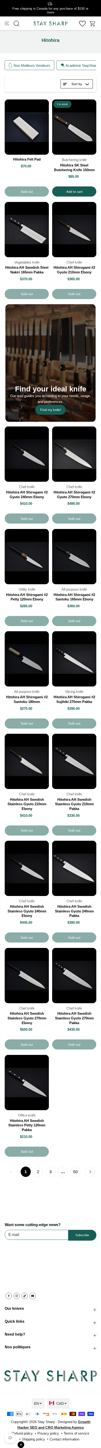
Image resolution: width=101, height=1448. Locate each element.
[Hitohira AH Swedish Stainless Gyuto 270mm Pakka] (74, 975)
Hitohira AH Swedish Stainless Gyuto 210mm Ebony (27, 804)
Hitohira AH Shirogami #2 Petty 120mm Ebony (27, 597)
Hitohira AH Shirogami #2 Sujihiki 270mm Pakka (74, 699)
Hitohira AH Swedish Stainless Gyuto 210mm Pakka (74, 804)
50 (75, 1171)
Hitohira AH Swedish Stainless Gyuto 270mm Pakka (74, 1018)
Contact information (64, 1439)
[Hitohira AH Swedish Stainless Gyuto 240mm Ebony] (27, 868)
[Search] (16, 23)
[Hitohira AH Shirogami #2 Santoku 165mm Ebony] (74, 556)
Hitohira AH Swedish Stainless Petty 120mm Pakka (26, 1125)
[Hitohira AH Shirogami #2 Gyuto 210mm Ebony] (74, 229)
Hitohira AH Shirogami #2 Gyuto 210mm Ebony (74, 269)
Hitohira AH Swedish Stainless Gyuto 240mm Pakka (74, 911)
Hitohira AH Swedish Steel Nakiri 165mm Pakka (26, 269)
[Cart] (92, 23)
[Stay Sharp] (50, 23)
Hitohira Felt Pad (27, 159)
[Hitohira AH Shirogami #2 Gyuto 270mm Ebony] (74, 454)
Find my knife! (50, 410)
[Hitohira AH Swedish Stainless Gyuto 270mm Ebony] (27, 975)
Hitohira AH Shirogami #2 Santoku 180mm (27, 699)
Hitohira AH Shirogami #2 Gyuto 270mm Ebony (74, 494)
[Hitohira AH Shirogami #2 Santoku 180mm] (27, 659)
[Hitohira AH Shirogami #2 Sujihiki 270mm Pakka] (74, 659)
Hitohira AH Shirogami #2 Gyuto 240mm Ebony (27, 494)
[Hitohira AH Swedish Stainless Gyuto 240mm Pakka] (74, 868)
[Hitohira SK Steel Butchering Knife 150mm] (74, 127)
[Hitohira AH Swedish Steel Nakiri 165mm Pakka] (27, 229)
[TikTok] (25, 1296)
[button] (7, 23)
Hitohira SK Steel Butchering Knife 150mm (74, 167)
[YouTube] (33, 1296)
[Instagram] (17, 1296)
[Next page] (90, 1172)
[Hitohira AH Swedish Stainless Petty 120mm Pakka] (27, 1082)
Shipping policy (33, 1439)
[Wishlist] (82, 23)
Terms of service (76, 1433)
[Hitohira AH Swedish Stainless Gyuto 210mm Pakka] (74, 761)
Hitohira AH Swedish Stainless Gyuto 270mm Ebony (27, 1018)
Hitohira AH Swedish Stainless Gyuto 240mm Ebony (27, 911)
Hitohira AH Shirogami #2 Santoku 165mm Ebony (74, 597)
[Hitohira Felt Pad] (27, 127)
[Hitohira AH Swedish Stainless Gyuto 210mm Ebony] (27, 761)
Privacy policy (48, 1433)
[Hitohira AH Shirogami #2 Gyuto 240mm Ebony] (27, 454)
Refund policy (22, 1433)
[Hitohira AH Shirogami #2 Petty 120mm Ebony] (27, 556)
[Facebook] (9, 1296)
